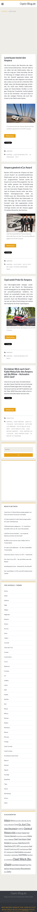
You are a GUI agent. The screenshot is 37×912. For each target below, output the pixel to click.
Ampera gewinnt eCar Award (18, 167)
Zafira (5, 803)
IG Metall (18, 833)
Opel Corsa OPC (15, 849)
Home (4, 11)
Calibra (6, 638)
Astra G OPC (18, 820)
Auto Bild (18, 264)
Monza (6, 732)
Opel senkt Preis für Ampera (18, 279)
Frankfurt (21, 829)
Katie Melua (19, 424)
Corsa (6, 661)
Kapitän (6, 699)
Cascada (6, 643)
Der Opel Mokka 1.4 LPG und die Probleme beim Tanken (18, 572)
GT (5, 676)
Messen (6, 718)
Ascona (6, 628)
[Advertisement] (18, 33)
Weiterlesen (10, 136)
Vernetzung (7, 793)
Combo (6, 652)
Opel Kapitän (14, 855)
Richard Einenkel (15, 868)
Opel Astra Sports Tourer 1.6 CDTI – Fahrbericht (18, 554)
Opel (16, 839)
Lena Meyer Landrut (22, 836)
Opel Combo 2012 (24, 846)
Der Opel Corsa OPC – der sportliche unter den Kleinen (17, 560)
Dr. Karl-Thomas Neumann (17, 267)
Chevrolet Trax (8, 647)
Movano (6, 737)
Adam (6, 596)
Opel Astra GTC (24, 843)
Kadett (6, 694)
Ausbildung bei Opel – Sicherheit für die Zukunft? (18, 566)
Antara (6, 624)
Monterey (7, 727)
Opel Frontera (8, 751)
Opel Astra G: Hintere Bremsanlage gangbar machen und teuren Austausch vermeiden (18, 513)
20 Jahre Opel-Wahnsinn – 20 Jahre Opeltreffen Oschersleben (18, 549)
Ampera (10, 151)
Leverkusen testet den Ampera (15, 59)
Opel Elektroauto (24, 849)
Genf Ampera (19, 422)
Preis (9, 269)
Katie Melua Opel (18, 429)
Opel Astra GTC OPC (12, 846)
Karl (5, 704)
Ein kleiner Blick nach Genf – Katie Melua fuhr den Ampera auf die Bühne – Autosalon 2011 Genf (18, 373)
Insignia (6, 680)
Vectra (6, 789)
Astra (5, 633)
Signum (6, 770)
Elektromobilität (21, 154)
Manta (6, 709)
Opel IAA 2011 (10, 852)
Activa (6, 591)
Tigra (5, 784)
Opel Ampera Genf (22, 433)
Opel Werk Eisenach (18, 865)
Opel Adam (22, 839)
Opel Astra (14, 843)
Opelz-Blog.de (28, 3)
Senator (6, 765)
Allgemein (7, 614)
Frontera (6, 671)
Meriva (6, 713)
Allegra (6, 610)
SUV (5, 872)
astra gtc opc (25, 820)
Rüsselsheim (25, 868)
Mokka (6, 723)
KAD (5, 690)
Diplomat (7, 666)
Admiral (6, 600)
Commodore (8, 657)
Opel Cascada (8, 746)
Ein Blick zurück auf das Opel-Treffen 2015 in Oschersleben (17, 542)
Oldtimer (10, 839)
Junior (6, 685)
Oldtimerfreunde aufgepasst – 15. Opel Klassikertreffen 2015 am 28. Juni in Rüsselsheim (17, 527)
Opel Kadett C (7, 855)
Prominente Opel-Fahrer (11, 756)
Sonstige (10, 418)
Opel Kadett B (27, 852)
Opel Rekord (9, 859)
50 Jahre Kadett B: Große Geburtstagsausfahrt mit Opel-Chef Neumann (17, 520)
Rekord (6, 760)
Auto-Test (27, 264)
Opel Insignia (18, 852)
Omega (6, 741)
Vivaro (6, 798)
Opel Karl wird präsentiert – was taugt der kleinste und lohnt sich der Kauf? (16, 535)
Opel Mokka (22, 855)
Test (17, 157)
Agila (5, 605)
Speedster (7, 779)
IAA (13, 832)
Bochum (11, 824)
